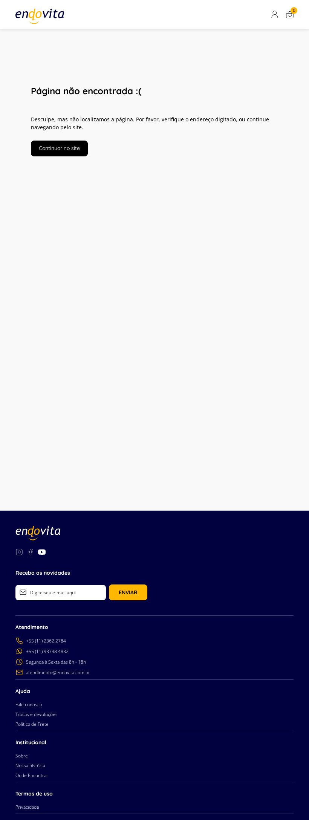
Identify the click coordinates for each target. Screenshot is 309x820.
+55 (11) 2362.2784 (46, 641)
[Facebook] (30, 553)
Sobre (21, 756)
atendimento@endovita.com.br (58, 672)
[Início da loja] (39, 16)
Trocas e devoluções (36, 714)
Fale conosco (28, 704)
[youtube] (42, 553)
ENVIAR (128, 592)
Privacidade (27, 807)
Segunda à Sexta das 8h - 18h (56, 662)
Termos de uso (34, 793)
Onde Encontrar (31, 775)
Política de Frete (32, 724)
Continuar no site (59, 148)
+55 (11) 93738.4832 (47, 651)
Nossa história (30, 765)
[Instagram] (19, 553)
